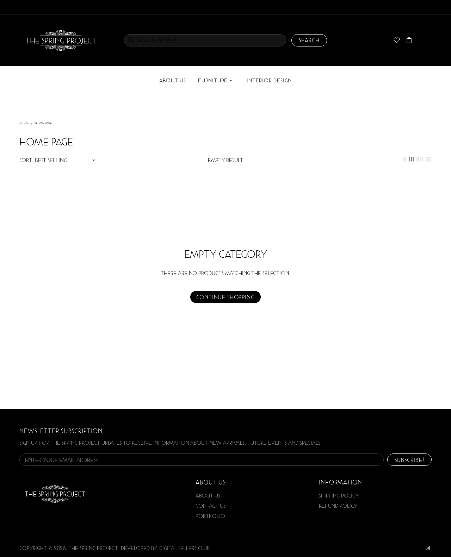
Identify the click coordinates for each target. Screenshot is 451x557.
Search (309, 40)
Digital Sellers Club (184, 548)
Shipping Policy (339, 495)
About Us (208, 495)
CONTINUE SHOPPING (225, 297)
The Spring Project (61, 40)
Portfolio (210, 516)
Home (24, 123)
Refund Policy (338, 505)
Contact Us (211, 505)
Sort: (26, 160)
